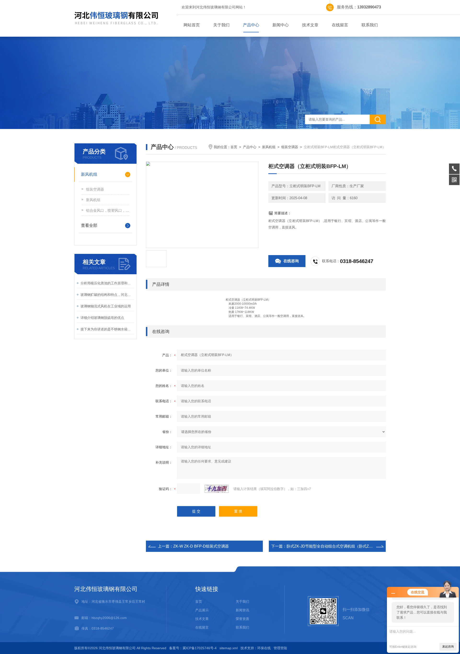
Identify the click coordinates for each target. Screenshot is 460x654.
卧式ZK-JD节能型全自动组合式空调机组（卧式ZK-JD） (334, 546)
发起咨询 (448, 646)
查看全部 (89, 225)
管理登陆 (280, 648)
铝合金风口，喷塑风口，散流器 (107, 210)
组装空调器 (95, 189)
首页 (233, 147)
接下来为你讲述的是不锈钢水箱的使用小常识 (107, 329)
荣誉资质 (242, 619)
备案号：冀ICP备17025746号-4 (193, 648)
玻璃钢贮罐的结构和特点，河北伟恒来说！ (107, 295)
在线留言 (340, 25)
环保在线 (264, 648)
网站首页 (192, 25)
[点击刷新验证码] (217, 489)
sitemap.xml (228, 648)
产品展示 (202, 610)
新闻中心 (280, 25)
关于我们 (221, 25)
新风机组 (89, 174)
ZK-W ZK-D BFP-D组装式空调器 (201, 546)
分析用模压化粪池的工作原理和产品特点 (107, 283)
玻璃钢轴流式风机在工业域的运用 (105, 306)
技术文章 (310, 25)
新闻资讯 (242, 610)
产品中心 (251, 25)
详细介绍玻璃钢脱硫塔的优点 (102, 318)
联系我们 (370, 25)
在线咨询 (291, 261)
